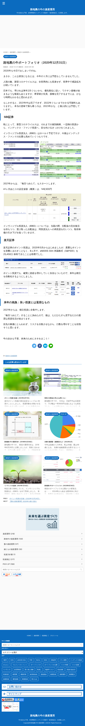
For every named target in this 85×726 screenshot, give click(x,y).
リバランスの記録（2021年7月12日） (16, 485)
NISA (45, 660)
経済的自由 (33, 674)
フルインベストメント (20, 665)
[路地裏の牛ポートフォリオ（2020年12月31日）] (45, 346)
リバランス (6, 669)
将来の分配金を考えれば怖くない (55, 398)
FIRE (30, 660)
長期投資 (25, 679)
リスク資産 (75, 665)
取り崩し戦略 (29, 669)
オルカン (6, 665)
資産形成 (53, 674)
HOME (29, 635)
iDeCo (38, 660)
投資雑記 (44, 635)
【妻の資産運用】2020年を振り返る (23, 501)
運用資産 (15, 679)
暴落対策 (23, 674)
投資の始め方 (71, 669)
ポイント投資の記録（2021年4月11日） (17, 398)
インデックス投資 (76, 660)
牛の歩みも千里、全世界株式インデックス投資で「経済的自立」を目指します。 (42, 720)
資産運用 (36, 635)
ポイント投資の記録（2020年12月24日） (25, 499)
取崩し (39, 669)
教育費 (15, 674)
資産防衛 (6, 679)
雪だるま (34, 679)
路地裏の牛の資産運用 (42, 9)
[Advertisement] (42, 31)
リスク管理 (64, 665)
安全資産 (60, 669)
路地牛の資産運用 (11, 356)
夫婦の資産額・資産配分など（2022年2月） (58, 442)
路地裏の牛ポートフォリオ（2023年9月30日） (59, 485)
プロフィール (54, 635)
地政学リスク (49, 669)
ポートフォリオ (36, 665)
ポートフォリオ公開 (50, 665)
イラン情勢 (63, 660)
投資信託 (6, 674)
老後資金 (44, 674)
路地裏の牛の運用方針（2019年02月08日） (18, 442)
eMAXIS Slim (21, 660)
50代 (12, 660)
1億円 (5, 660)
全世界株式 (17, 669)
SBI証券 (53, 660)
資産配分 (72, 674)
